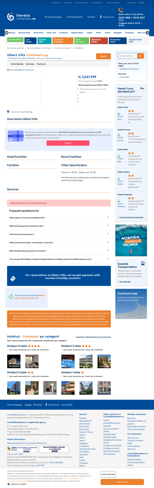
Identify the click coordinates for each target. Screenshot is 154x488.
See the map (27, 112)
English (28, 404)
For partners (97, 3)
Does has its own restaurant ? (21, 234)
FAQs (129, 443)
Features (41, 63)
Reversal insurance (111, 451)
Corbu (82, 460)
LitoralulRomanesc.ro (17, 414)
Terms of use (133, 438)
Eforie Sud (51, 33)
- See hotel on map (53, 58)
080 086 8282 (56, 462)
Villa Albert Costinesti (129, 69)
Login (68, 143)
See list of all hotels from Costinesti (93, 337)
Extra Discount (79, 41)
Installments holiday (112, 445)
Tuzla (81, 457)
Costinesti (63, 33)
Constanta (129, 33)
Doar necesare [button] (108, 474)
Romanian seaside (15, 48)
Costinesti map (127, 293)
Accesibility (67, 404)
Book (103, 56)
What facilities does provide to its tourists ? (27, 251)
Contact (91, 17)
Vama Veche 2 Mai (145, 33)
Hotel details (17, 63)
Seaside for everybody (58, 41)
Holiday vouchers (111, 448)
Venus (98, 33)
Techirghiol (84, 451)
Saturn (107, 33)
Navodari (83, 454)
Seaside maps (109, 437)
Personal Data (133, 446)
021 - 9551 (18, 454)
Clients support (113, 3)
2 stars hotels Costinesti (131, 217)
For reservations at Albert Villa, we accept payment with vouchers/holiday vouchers (62, 276)
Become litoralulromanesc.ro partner (136, 421)
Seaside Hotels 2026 (135, 41)
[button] (55, 361)
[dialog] (77, 478)
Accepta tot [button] (122, 482)
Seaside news (109, 434)
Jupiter (89, 33)
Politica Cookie (68, 478)
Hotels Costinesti (63, 48)
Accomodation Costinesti (39, 48)
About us (56, 3)
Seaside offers (14, 40)
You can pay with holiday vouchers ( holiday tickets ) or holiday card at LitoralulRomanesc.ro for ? (50, 259)
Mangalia (118, 33)
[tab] (17, 64)
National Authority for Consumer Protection (26, 443)
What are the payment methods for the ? (26, 226)
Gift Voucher (109, 454)
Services (30, 63)
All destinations (134, 459)
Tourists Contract (135, 440)
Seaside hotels (81, 3)
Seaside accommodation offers (111, 429)
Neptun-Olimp (77, 33)
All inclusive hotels (115, 41)
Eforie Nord (38, 33)
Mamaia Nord (24, 33)
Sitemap (67, 3)
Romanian (37, 404)
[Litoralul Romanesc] (21, 17)
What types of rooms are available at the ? (27, 218)
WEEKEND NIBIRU (96, 41)
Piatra (81, 465)
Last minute (29, 41)
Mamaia (11, 33)
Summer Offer (42, 41)
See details (125, 281)
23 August (83, 463)
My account (108, 17)
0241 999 (124, 17)
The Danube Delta (74, 17)
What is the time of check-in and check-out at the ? (31, 242)
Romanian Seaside (53, 17)
